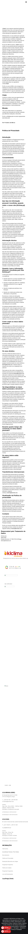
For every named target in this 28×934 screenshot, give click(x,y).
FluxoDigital (19, 929)
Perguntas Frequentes (7, 864)
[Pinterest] (20, 916)
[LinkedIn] (13, 916)
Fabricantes (5, 849)
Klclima (9, 116)
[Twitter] (10, 916)
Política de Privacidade (7, 858)
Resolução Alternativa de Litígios (10, 861)
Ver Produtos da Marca (8, 122)
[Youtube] (18, 916)
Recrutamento (5, 855)
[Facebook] (7, 916)
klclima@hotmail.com (7, 364)
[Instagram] (15, 916)
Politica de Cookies (6, 868)
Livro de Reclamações (7, 874)
